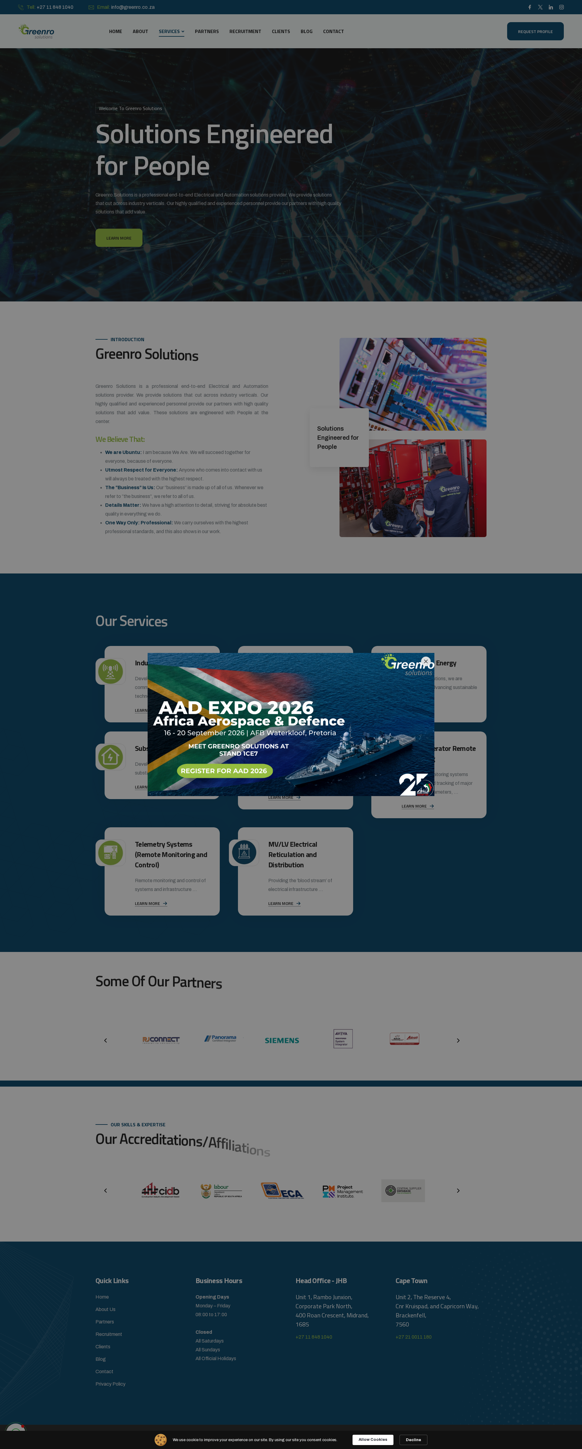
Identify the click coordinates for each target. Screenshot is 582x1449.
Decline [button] (413, 1440)
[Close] (426, 661)
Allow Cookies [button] (373, 1439)
